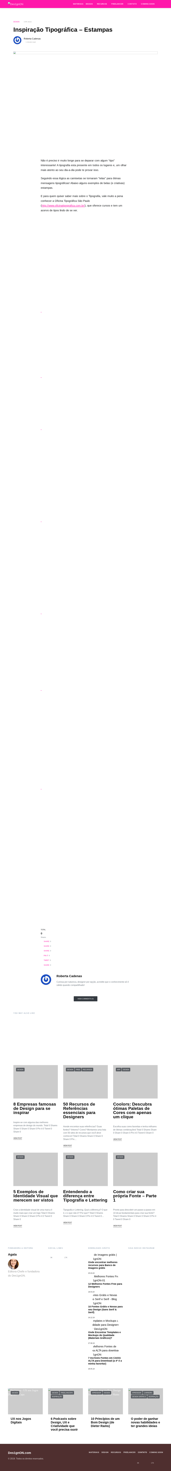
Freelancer (117, 4)
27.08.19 (91, 1343)
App (118, 1070)
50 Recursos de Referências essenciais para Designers (79, 1110)
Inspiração (57, 1397)
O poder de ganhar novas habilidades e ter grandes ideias (145, 1422)
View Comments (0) (85, 999)
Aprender (96, 1393)
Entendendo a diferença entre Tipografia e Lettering (85, 1195)
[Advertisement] (85, 905)
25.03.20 (91, 1273)
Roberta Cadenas (32, 39)
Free (78, 1070)
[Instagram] (58, 1255)
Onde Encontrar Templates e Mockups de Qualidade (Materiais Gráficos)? (104, 1335)
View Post (17, 1138)
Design (89, 4)
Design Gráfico (139, 1397)
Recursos (102, 4)
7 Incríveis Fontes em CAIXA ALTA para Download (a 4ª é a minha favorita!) (105, 1361)
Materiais (78, 4)
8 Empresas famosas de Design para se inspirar (34, 1108)
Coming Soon (148, 4)
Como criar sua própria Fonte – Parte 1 (135, 1195)
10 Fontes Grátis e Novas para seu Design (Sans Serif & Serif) (105, 1309)
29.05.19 (91, 1369)
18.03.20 (91, 1292)
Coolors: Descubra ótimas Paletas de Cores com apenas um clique (132, 1110)
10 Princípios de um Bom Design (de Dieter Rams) (105, 1422)
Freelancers (67, 1393)
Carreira (148, 1393)
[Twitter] (73, 1255)
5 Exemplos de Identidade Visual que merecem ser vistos (35, 1195)
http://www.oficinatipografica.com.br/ (63, 205)
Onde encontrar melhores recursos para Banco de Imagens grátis (102, 1265)
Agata (12, 1254)
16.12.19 (91, 1318)
